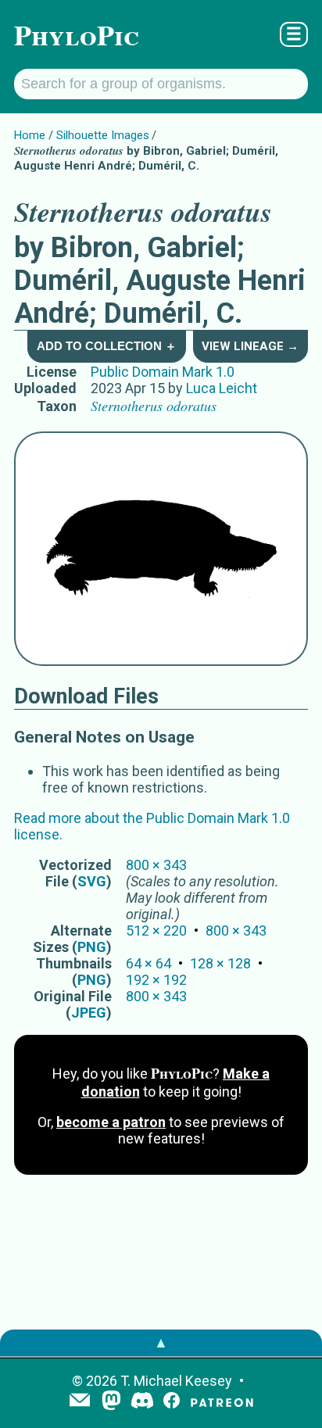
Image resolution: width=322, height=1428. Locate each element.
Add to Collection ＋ (107, 346)
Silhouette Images (102, 135)
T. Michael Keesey (176, 1381)
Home (29, 135)
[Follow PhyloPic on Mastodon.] (111, 1401)
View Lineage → (250, 346)
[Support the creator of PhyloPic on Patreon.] (222, 1402)
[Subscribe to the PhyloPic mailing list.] (80, 1401)
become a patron (111, 1122)
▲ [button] (161, 1342)
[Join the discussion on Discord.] (142, 1402)
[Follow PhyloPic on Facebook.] (171, 1402)
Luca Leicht (221, 388)
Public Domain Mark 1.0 (162, 371)
